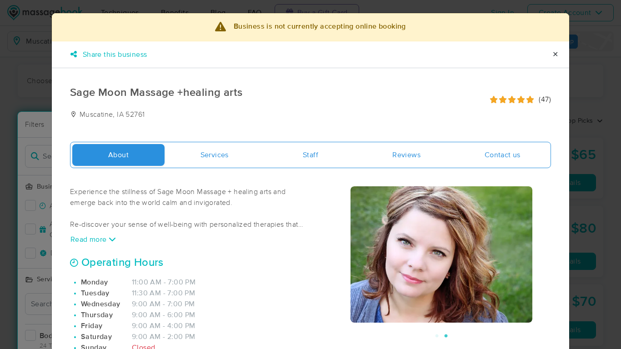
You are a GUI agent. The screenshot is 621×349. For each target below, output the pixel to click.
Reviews (406, 155)
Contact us (503, 155)
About (118, 155)
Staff (310, 155)
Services (214, 155)
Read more (89, 239)
